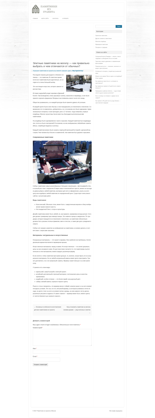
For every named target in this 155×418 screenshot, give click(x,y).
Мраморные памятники (101, 44)
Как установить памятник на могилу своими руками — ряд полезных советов (76, 309)
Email (35, 356)
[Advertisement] (59, 43)
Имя (35, 348)
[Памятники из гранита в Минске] (44, 13)
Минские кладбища (100, 41)
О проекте (65, 18)
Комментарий (38, 327)
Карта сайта (45, 18)
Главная (35, 18)
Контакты (55, 18)
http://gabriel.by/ (77, 70)
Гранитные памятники (101, 35)
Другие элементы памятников (103, 38)
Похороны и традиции (101, 47)
